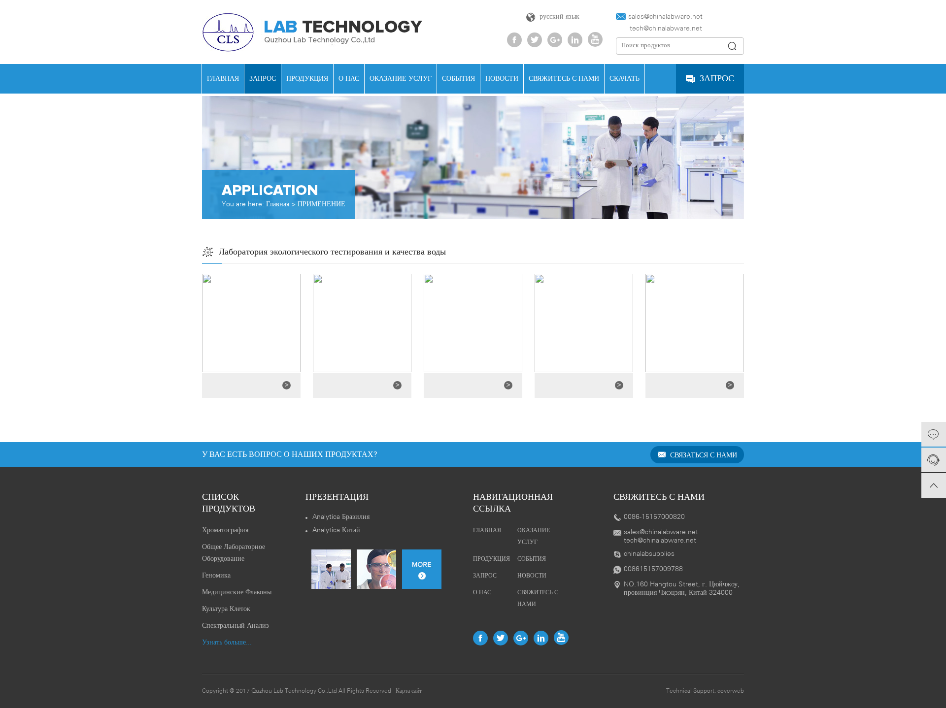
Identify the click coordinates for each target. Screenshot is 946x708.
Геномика (216, 576)
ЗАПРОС (262, 78)
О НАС (348, 78)
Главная (277, 204)
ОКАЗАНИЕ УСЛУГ (401, 78)
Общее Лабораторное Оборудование (233, 553)
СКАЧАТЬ (624, 78)
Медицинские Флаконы (236, 592)
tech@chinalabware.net (659, 29)
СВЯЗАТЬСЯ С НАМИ (702, 455)
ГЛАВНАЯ (223, 78)
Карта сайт (409, 691)
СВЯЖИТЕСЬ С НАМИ (564, 78)
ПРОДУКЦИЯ (307, 78)
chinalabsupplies (649, 554)
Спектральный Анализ (235, 626)
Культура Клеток (226, 609)
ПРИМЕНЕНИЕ (321, 204)
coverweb (730, 691)
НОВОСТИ (501, 78)
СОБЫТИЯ (458, 78)
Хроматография (225, 530)
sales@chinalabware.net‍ (665, 17)
